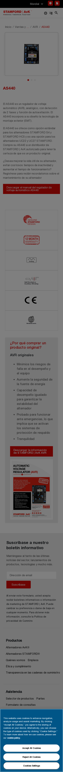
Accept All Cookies (31, 748)
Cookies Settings (31, 765)
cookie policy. (13, 737)
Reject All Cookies (31, 757)
